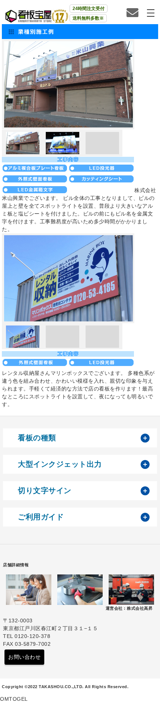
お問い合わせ (24, 657)
